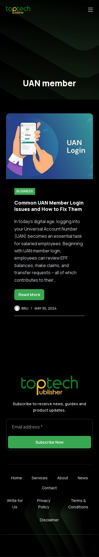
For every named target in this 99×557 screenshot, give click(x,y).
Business (24, 191)
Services (40, 477)
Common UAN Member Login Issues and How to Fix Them (49, 205)
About (62, 477)
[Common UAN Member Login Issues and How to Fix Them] (49, 146)
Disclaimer (49, 519)
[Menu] (90, 9)
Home (16, 477)
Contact (49, 487)
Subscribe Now (49, 442)
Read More (31, 296)
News (83, 477)
